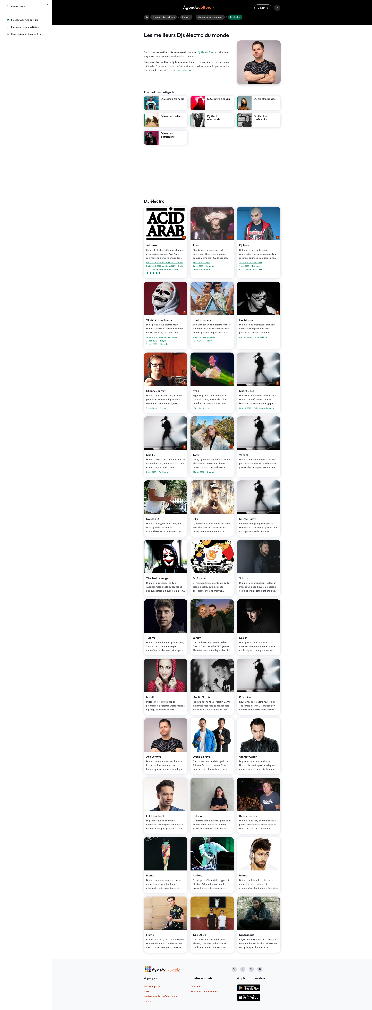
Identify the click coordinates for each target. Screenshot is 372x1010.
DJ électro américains (261, 117)
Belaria (197, 816)
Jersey (197, 637)
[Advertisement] (212, 171)
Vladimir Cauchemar (159, 320)
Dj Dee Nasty (247, 519)
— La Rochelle (250, 269)
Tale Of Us (199, 935)
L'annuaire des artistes (23, 27)
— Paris (202, 408)
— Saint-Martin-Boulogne (257, 408)
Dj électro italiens (172, 116)
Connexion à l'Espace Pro (24, 34)
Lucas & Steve (201, 756)
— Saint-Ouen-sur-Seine (162, 269)
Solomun (244, 578)
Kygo (196, 391)
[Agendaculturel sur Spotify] (259, 969)
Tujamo (151, 637)
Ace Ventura (153, 756)
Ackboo (197, 875)
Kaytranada (246, 935)
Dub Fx (150, 455)
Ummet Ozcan (248, 756)
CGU (146, 991)
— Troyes (156, 340)
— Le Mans (203, 266)
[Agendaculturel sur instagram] (251, 969)
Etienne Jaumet (156, 391)
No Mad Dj (153, 519)
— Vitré (201, 269)
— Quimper (204, 472)
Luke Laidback (155, 816)
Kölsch (243, 637)
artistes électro (182, 70)
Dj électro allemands (213, 117)
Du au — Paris (164, 262)
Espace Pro (196, 986)
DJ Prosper (200, 578)
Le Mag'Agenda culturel (23, 20)
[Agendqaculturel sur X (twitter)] (234, 969)
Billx (195, 519)
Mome (150, 875)
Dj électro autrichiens (168, 135)
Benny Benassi (248, 816)
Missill (150, 697)
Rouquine (245, 697)
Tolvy (196, 455)
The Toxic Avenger (158, 578)
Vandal (243, 455)
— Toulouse (249, 266)
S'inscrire (263, 7)
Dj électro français (208, 52)
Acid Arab (152, 245)
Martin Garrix (201, 697)
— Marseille (250, 262)
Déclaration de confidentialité (160, 996)
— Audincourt (157, 472)
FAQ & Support (152, 986)
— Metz (201, 262)
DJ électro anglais (218, 99)
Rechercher (16, 6)
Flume (150, 935)
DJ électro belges (265, 99)
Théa (196, 245)
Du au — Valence (253, 337)
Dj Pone (244, 245)
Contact (148, 1001)
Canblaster (246, 320)
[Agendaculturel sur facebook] (242, 969)
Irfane (243, 875)
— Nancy (202, 340)
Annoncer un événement (204, 991)
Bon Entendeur (202, 320)
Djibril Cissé (246, 391)
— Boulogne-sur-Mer (162, 337)
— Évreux (156, 408)
